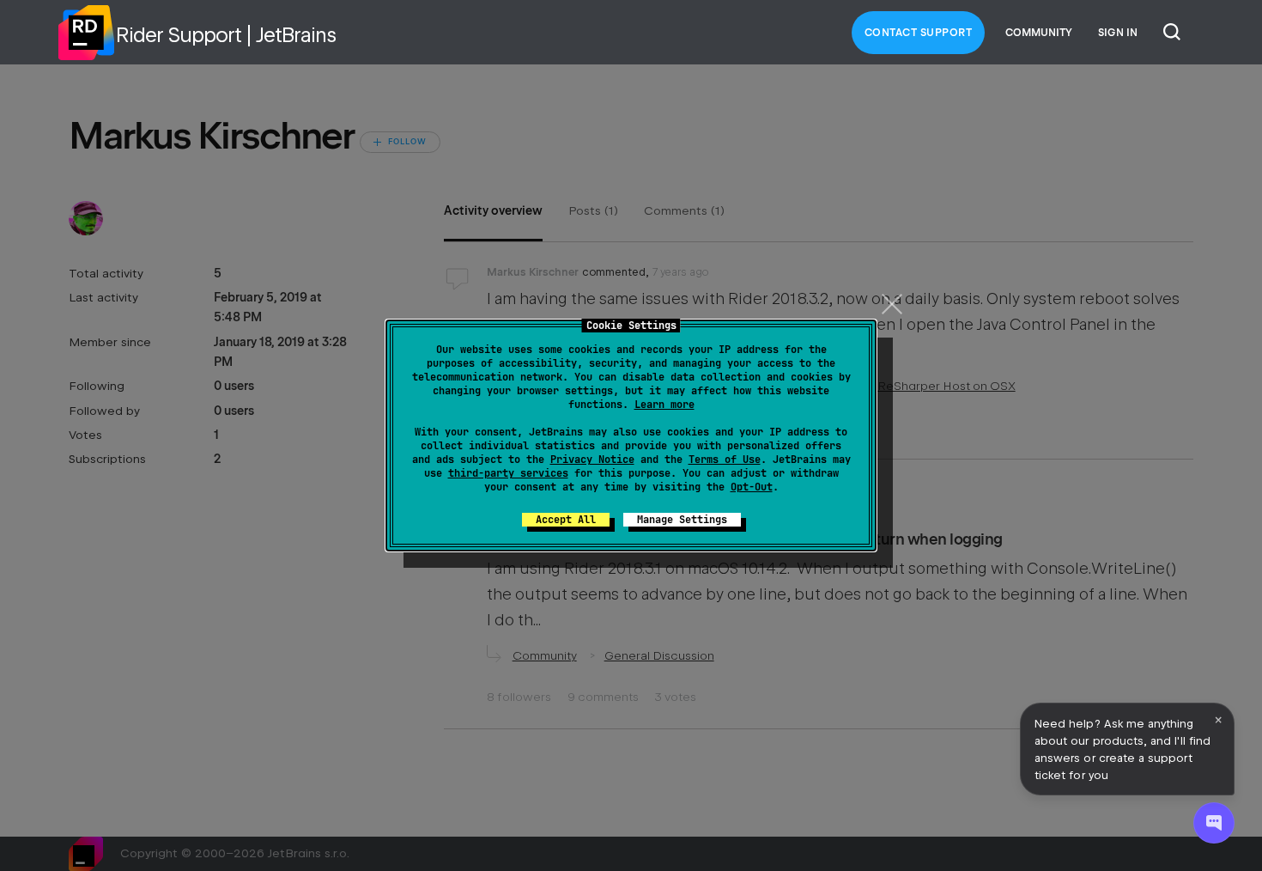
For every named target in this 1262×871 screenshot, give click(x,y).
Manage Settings (682, 520)
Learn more (664, 404)
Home (86, 32)
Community (1038, 33)
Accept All (566, 520)
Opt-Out (752, 487)
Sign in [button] (1118, 33)
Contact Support (919, 33)
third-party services (508, 473)
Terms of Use (725, 459)
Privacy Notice (592, 459)
